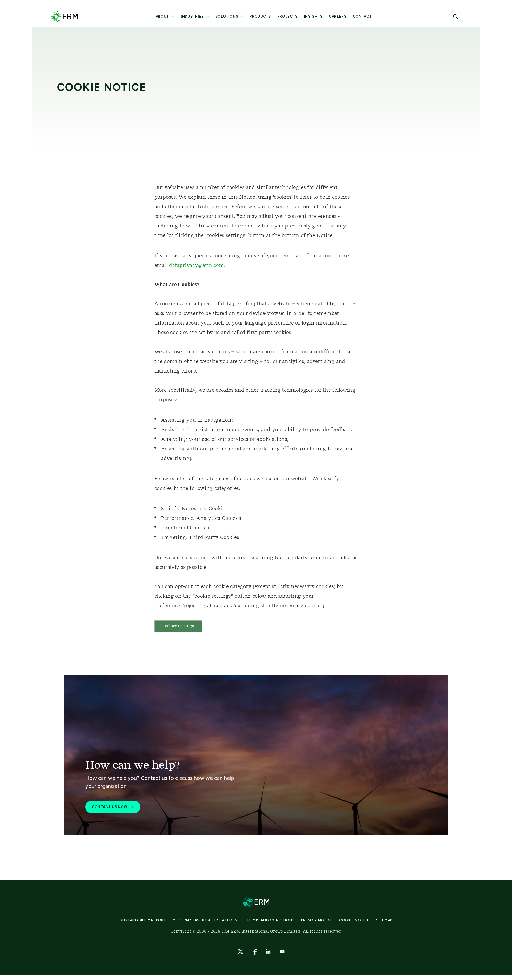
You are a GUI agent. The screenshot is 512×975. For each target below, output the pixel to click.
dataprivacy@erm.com (196, 265)
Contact (362, 16)
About (162, 16)
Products (260, 16)
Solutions (226, 16)
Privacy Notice (317, 920)
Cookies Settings (178, 626)
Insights (313, 16)
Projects (287, 16)
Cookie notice (354, 920)
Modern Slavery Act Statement (207, 920)
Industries (192, 16)
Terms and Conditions (271, 920)
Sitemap (384, 920)
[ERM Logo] (64, 16)
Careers (337, 16)
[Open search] (455, 16)
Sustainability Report (143, 920)
